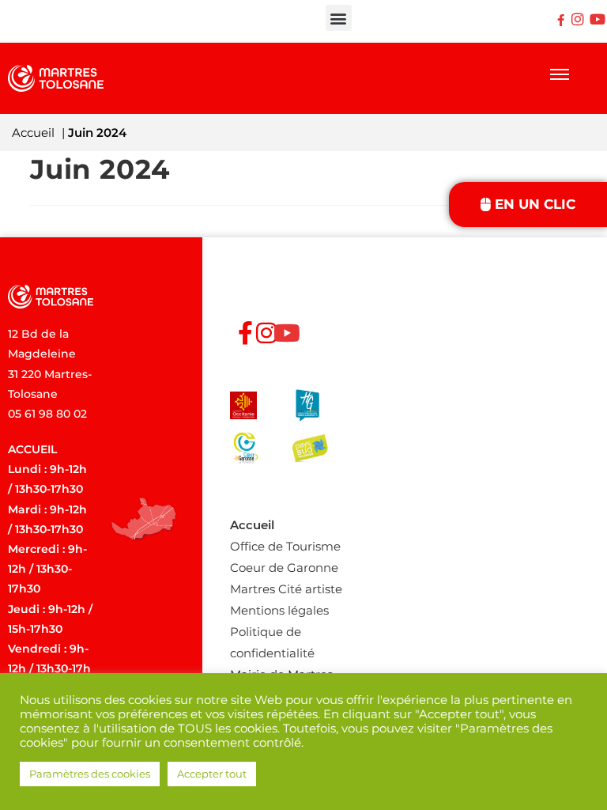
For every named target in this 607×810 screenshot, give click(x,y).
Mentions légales (279, 610)
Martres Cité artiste (286, 588)
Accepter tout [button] (212, 773)
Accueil (33, 132)
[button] (339, 18)
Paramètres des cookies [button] (89, 773)
